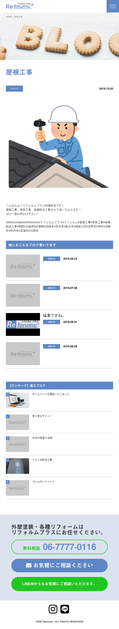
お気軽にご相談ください (62, 565)
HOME (9, 17)
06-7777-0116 (59, 546)
